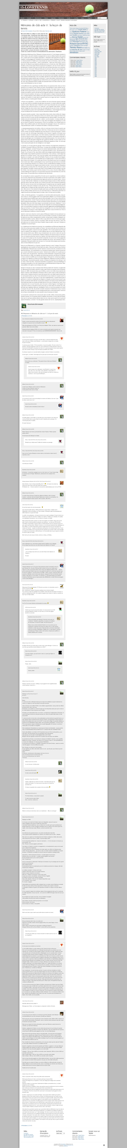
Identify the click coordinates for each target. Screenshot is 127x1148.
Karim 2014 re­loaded (37, 304)
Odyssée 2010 (85, 37)
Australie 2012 (82, 28)
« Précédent (24, 315)
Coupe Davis (82, 29)
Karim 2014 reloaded (27, 31)
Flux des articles (99, 29)
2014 (96, 69)
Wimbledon (74, 52)
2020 (96, 62)
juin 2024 (96, 55)
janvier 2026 (97, 50)
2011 (96, 73)
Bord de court (38, 18)
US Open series (81, 51)
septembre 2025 (98, 51)
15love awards (73, 28)
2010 (96, 75)
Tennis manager (84, 45)
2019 (96, 63)
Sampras (72, 45)
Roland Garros (76, 44)
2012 (96, 72)
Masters (81, 35)
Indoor (71, 35)
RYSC (85, 43)
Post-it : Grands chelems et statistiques (67, 20)
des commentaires (100, 30)
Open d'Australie (79, 38)
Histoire (46, 18)
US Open (84, 49)
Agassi (77, 28)
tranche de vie (27, 310)
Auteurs (31, 20)
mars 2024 (97, 56)
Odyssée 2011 (72, 38)
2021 (96, 60)
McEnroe (85, 35)
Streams (53, 20)
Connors (76, 29)
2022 (96, 59)
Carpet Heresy (79, 60)
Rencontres (61, 18)
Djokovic (75, 31)
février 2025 (97, 53)
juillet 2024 (97, 54)
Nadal (80, 37)
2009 (96, 76)
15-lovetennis (63, 1144)
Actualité (28, 18)
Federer (83, 32)
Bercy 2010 (72, 29)
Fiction (88, 31)
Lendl (78, 35)
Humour (81, 33)
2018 (96, 64)
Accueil (22, 18)
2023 (96, 58)
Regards (90, 18)
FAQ (40, 20)
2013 (96, 71)
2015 (96, 68)
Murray (74, 37)
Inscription (46, 20)
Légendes (53, 18)
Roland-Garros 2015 (83, 41)
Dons (36, 20)
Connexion (97, 28)
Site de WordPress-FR (99, 32)
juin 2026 (96, 49)
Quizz (82, 18)
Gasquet (71, 33)
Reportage (76, 41)
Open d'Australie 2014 (82, 40)
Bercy (87, 28)
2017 (96, 66)
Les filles (76, 18)
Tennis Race (76, 47)
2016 (96, 67)
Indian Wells (86, 33)
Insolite (68, 18)
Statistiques (77, 45)
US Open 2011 (75, 51)
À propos (24, 20)
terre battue (85, 47)
